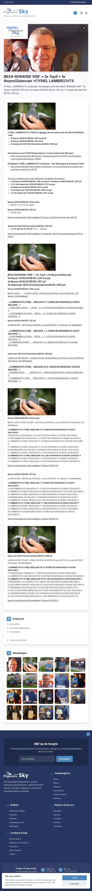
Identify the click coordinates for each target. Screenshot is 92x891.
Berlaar (43, 132)
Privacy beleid (15, 839)
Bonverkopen (58, 791)
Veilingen (57, 787)
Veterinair (13, 818)
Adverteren (57, 826)
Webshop (57, 798)
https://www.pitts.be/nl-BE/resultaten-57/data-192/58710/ (33, 465)
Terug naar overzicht (18, 640)
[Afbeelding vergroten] (84, 28)
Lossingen (57, 818)
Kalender (56, 815)
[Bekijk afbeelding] (14, 664)
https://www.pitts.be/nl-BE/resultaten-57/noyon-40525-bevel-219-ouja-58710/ (42, 217)
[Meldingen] (81, 13)
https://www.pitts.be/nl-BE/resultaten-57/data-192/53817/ (33, 600)
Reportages (14, 826)
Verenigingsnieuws (16, 822)
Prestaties (13, 815)
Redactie (56, 822)
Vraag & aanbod (59, 794)
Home (55, 779)
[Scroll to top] (88, 734)
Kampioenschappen (17, 811)
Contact (12, 854)
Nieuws (56, 783)
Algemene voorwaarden (18, 843)
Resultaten (57, 811)
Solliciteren (13, 846)
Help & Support (15, 850)
